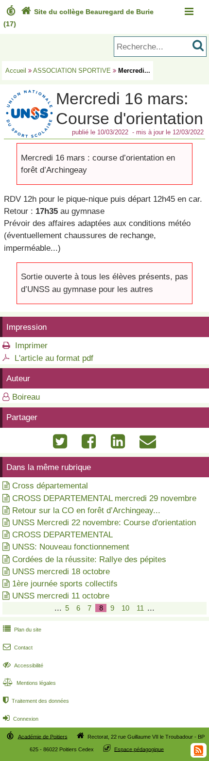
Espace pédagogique (139, 749)
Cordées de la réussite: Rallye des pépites (89, 559)
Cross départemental (50, 485)
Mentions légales (29, 683)
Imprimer (31, 345)
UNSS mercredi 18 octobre (61, 571)
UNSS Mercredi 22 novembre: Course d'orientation (104, 522)
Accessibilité (23, 665)
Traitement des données (36, 701)
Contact (18, 647)
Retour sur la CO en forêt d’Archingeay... (86, 510)
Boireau (26, 397)
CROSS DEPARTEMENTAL (62, 534)
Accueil (15, 70)
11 (140, 608)
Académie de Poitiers (43, 736)
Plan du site (22, 629)
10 (125, 608)
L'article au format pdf (54, 358)
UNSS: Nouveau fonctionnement (70, 546)
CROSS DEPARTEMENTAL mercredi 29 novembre (104, 498)
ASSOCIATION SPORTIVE (72, 70)
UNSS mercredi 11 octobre (60, 595)
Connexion (20, 719)
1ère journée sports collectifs (65, 583)
